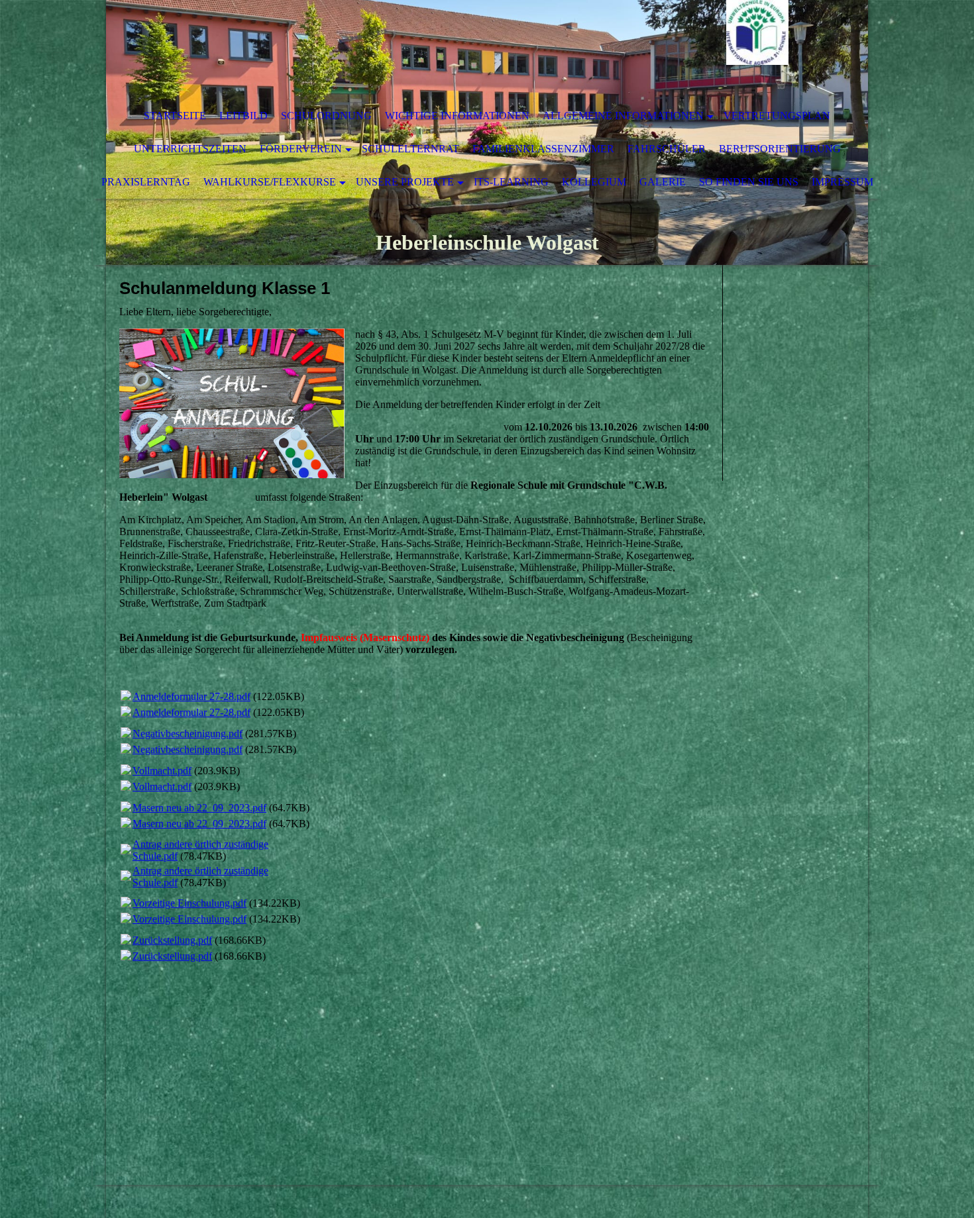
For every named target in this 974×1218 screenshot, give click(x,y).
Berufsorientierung (780, 148)
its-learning (511, 181)
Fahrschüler (666, 148)
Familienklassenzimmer (543, 148)
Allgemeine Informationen (623, 115)
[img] (447, 49)
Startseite (175, 115)
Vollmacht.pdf (162, 770)
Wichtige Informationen (457, 115)
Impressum (842, 181)
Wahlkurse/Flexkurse (269, 181)
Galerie (662, 181)
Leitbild (243, 115)
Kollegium (594, 181)
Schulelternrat (410, 148)
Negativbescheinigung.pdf (188, 733)
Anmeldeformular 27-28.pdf (191, 696)
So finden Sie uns (748, 181)
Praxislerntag (145, 181)
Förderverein (301, 148)
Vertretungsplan (777, 115)
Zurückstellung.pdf (172, 940)
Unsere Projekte (405, 181)
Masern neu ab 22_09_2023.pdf (199, 807)
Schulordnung (326, 115)
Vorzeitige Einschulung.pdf (189, 903)
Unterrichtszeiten (190, 148)
